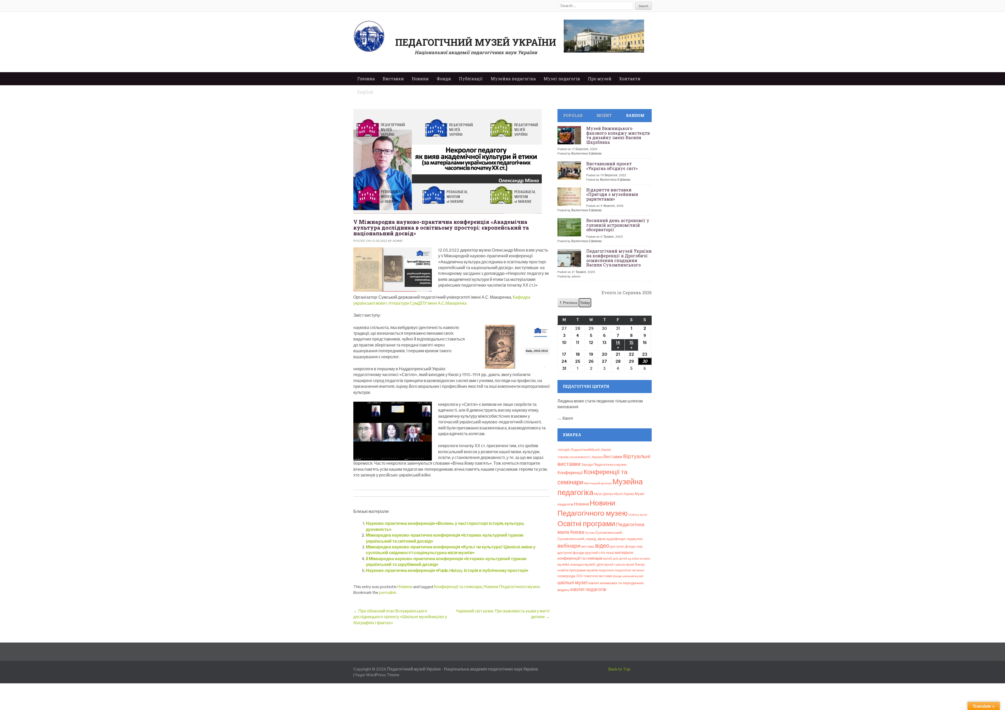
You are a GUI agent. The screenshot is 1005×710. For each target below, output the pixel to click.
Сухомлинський (608, 532)
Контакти (629, 78)
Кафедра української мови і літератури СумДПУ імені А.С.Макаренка (441, 300)
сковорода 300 (570, 576)
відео (602, 545)
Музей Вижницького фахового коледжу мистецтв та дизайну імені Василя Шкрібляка (618, 135)
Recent (604, 115)
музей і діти (594, 564)
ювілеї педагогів (588, 589)
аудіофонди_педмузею (624, 539)
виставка (587, 546)
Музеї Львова (624, 494)
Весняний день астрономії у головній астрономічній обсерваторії (617, 225)
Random (635, 115)
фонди (617, 576)
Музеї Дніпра (603, 494)
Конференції (570, 472)
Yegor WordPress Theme (377, 675)
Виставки (393, 78)
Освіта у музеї (637, 514)
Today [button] (585, 302)
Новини (420, 78)
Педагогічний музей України (475, 42)
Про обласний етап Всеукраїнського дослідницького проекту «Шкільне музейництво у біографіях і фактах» (400, 617)
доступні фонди (570, 552)
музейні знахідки (570, 564)
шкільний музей (632, 576)
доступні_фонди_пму (626, 546)
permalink (387, 592)
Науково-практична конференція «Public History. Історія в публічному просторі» (447, 570)
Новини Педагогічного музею (511, 586)
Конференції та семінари (458, 586)
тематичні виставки (597, 576)
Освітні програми (586, 523)
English (365, 92)
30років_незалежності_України (580, 457)
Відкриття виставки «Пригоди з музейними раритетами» (612, 194)
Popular (573, 115)
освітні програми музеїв (577, 570)
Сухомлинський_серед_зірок (581, 538)
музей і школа (614, 564)
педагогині (606, 570)
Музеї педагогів (562, 78)
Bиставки (613, 456)
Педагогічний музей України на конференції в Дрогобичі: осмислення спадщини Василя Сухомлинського (619, 258)
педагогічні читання (629, 570)
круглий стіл (595, 552)
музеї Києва (635, 564)
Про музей (599, 78)
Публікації (471, 78)
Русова (590, 533)
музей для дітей (615, 558)
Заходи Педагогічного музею (604, 464)
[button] (568, 302)
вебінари (568, 545)
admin (398, 241)
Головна (366, 78)
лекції (610, 553)
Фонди (444, 78)
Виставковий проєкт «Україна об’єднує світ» (612, 166)
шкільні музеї (572, 582)
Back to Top (619, 669)
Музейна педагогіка (513, 78)
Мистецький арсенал (598, 483)
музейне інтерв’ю (639, 558)
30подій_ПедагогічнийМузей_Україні (584, 450)
